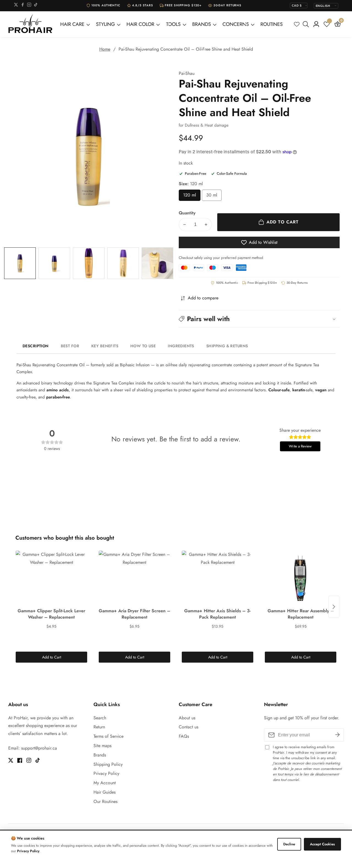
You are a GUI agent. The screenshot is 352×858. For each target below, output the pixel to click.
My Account (105, 783)
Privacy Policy (106, 773)
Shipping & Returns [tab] (227, 346)
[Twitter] (16, 6)
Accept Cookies (322, 844)
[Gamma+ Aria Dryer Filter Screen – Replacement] (134, 578)
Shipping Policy (108, 764)
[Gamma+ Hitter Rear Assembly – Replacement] (300, 578)
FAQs (184, 736)
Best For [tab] (70, 346)
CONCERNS (235, 24)
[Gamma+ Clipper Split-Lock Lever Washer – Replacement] (51, 578)
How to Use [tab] (143, 346)
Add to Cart (51, 657)
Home (104, 49)
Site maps (102, 745)
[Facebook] (22, 6)
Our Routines (105, 801)
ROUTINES (271, 24)
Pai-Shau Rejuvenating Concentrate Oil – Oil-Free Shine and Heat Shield (186, 49)
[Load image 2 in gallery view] (54, 263)
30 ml (214, 196)
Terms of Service (108, 736)
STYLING (105, 24)
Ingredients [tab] (181, 346)
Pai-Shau (186, 73)
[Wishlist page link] (296, 24)
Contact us (188, 727)
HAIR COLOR (140, 24)
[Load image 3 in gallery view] (89, 263)
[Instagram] (29, 6)
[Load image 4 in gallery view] (123, 263)
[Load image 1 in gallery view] (20, 263)
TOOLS (173, 24)
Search (100, 718)
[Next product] (333, 607)
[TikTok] (36, 6)
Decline (289, 844)
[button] (259, 318)
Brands (100, 755)
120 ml (191, 196)
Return (99, 727)
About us (187, 718)
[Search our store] (307, 24)
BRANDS (201, 24)
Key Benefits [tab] (104, 346)
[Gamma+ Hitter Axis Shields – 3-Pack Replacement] (217, 578)
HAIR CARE (72, 24)
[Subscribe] (337, 735)
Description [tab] (36, 346)
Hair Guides (105, 792)
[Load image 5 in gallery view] (157, 263)
